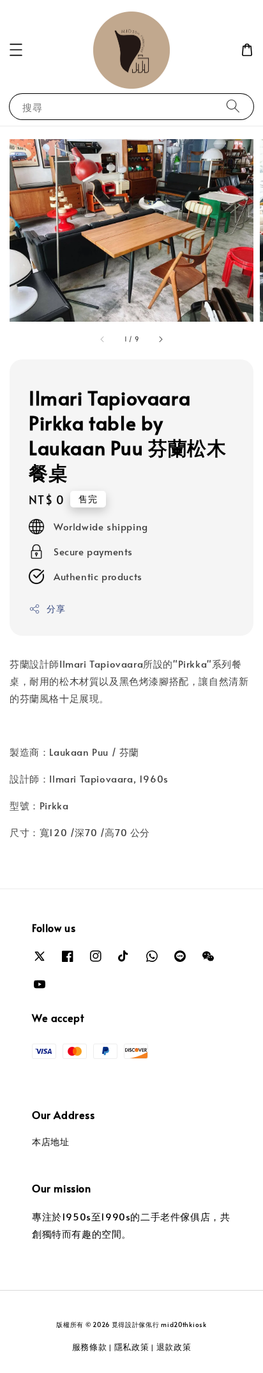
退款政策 (174, 1347)
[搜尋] (233, 106)
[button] (16, 50)
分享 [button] (56, 609)
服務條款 (89, 1347)
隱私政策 (131, 1347)
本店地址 (50, 1142)
